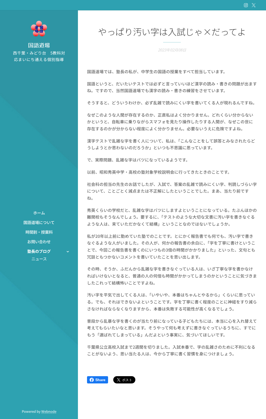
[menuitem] (39, 213)
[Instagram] (246, 5)
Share (100, 380)
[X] (253, 5)
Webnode (48, 411)
